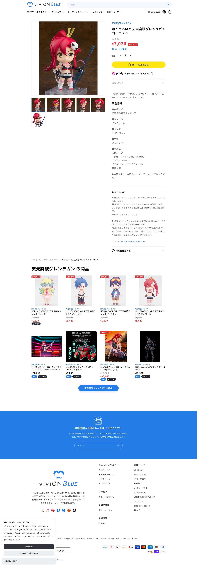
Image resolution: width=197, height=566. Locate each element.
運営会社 (102, 523)
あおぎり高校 (140, 474)
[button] (42, 12)
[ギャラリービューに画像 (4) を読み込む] (83, 105)
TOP (33, 260)
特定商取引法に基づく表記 (74, 538)
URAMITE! (139, 501)
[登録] (118, 445)
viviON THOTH (141, 487)
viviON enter (140, 492)
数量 (114, 56)
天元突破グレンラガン (121, 23)
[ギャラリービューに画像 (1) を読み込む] (38, 105)
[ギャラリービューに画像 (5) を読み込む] (98, 105)
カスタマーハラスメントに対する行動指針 (103, 538)
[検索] (168, 5)
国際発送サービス (106, 474)
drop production (142, 505)
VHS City (138, 470)
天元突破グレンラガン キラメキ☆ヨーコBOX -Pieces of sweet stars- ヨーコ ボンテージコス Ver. (46, 368)
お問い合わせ (104, 483)
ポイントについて (106, 496)
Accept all (29, 547)
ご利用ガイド (104, 470)
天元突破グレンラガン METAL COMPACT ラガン (79, 368)
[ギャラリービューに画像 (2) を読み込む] (53, 105)
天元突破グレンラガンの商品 (98, 388)
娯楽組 (137, 483)
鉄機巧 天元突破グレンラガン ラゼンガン (150, 368)
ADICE (137, 510)
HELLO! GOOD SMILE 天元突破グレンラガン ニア (46, 312)
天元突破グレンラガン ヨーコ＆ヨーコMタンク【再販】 (115, 368)
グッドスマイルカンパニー (133, 241)
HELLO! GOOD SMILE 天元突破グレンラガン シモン (115, 312)
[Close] (54, 520)
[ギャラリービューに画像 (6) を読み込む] (38, 120)
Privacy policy (10, 560)
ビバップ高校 (140, 479)
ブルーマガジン (105, 510)
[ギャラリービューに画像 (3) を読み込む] (68, 105)
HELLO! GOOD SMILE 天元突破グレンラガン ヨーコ (150, 312)
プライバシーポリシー (130, 538)
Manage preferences (29, 553)
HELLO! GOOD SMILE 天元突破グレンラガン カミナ (81, 312)
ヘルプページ (104, 479)
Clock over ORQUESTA (144, 496)
